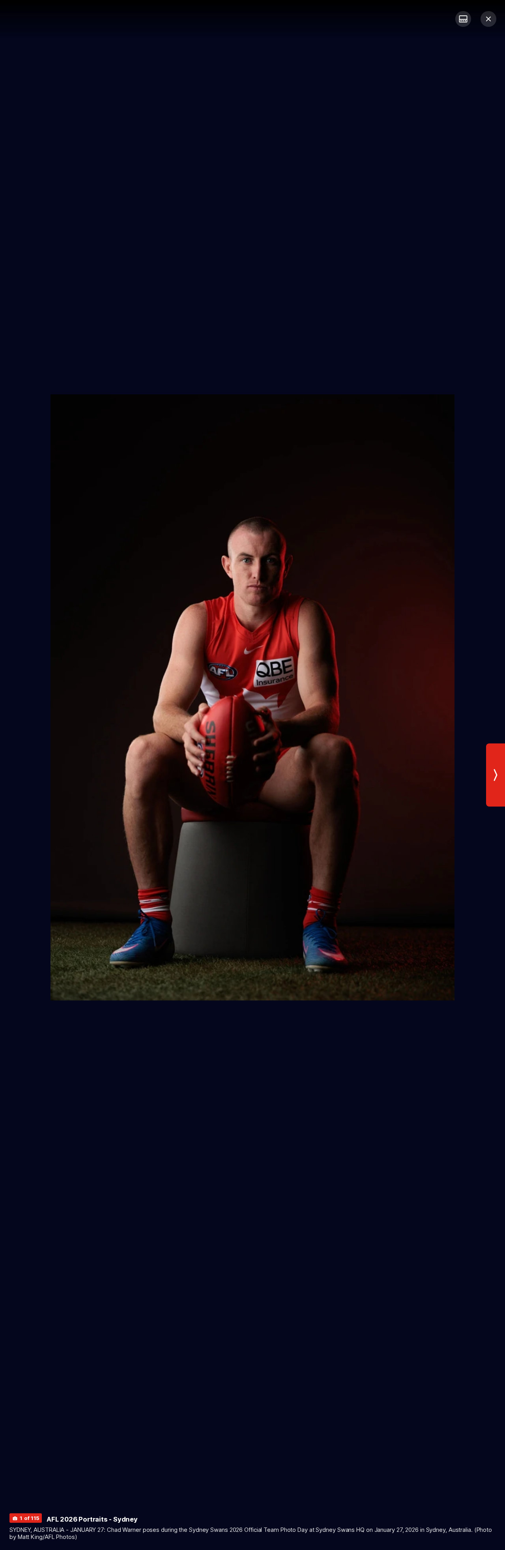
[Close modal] (488, 19)
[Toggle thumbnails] (463, 19)
